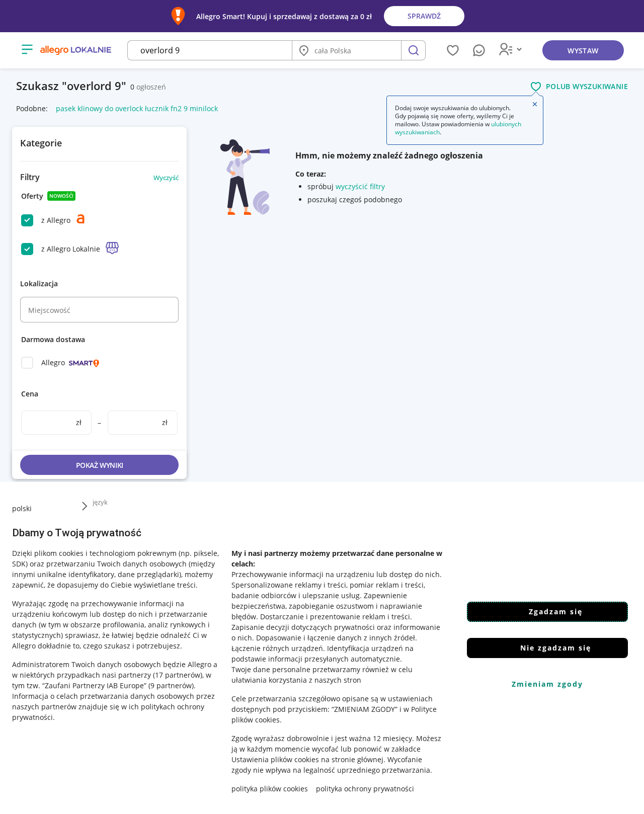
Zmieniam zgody (547, 684)
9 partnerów (171, 685)
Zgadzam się (556, 611)
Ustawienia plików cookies (275, 759)
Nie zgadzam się (555, 648)
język (100, 502)
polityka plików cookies (269, 788)
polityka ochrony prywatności (365, 788)
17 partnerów (177, 675)
